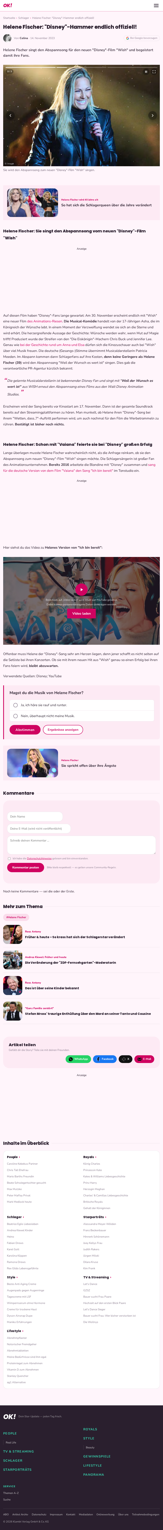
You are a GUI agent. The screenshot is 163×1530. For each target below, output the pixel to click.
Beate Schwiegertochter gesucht (26, 1183)
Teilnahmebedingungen (145, 1514)
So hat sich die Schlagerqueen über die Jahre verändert (106, 205)
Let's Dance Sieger (94, 1309)
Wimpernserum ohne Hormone (26, 1303)
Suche (7, 1499)
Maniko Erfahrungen (19, 1322)
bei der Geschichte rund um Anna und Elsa (52, 345)
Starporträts (93, 1217)
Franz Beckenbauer (94, 1230)
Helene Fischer (70, 760)
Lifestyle (14, 1331)
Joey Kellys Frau (92, 1243)
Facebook (108, 1059)
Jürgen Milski (91, 1256)
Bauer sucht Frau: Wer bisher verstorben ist (109, 1316)
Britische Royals (93, 1202)
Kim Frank (89, 1268)
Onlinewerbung (105, 1514)
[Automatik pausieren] (146, 71)
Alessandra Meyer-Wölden (99, 1224)
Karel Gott (13, 1249)
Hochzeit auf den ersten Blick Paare (104, 1303)
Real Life (11, 1442)
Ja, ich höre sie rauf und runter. (44, 705)
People (12, 1157)
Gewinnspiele (97, 1456)
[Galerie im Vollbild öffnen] (154, 71)
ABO (6, 1514)
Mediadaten (86, 1514)
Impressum (56, 1514)
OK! (7, 5)
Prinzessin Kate (92, 1170)
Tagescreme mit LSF (19, 1297)
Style (11, 1277)
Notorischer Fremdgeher (22, 1344)
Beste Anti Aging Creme (21, 1284)
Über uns (123, 1514)
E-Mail (147, 1059)
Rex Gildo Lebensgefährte (22, 1268)
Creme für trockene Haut (22, 1309)
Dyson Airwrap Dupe (19, 1316)
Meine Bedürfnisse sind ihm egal (26, 1357)
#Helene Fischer (16, 917)
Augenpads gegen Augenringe (25, 1290)
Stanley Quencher (17, 1376)
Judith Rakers (91, 1249)
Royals (88, 1157)
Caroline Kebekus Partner (22, 1164)
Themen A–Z (11, 1493)
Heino (10, 1237)
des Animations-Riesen (44, 321)
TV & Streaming (96, 1277)
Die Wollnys (90, 1322)
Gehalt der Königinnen (96, 1208)
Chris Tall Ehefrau (17, 1170)
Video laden (81, 613)
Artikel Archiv (20, 1514)
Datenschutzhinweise (39, 858)
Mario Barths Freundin (20, 1176)
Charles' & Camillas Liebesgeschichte (105, 1195)
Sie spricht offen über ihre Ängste (88, 765)
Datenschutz (39, 1514)
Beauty (90, 1447)
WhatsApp (81, 1059)
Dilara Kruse (90, 1262)
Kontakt (70, 1514)
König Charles (91, 1164)
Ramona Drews (16, 1262)
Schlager (23, 18)
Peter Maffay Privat (18, 1195)
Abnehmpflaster (17, 1338)
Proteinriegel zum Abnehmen (25, 1363)
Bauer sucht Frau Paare (97, 1297)
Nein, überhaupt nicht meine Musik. (48, 716)
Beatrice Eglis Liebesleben (22, 1224)
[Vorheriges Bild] (10, 115)
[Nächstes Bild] (152, 115)
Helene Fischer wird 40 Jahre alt (79, 199)
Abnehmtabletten (18, 1350)
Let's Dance (90, 1284)
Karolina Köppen (17, 1256)
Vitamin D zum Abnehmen (23, 1369)
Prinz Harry (90, 1183)
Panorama (93, 1475)
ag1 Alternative (16, 1382)
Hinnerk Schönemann (96, 1237)
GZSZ (86, 1290)
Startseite (9, 18)
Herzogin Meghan (94, 1189)
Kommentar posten (25, 867)
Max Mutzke (14, 1189)
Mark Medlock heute (19, 1202)
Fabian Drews (15, 1243)
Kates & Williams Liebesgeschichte (104, 1176)
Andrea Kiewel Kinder (20, 1230)
